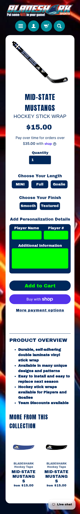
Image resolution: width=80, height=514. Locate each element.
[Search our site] (59, 26)
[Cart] (46, 26)
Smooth (28, 206)
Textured (50, 206)
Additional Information (40, 245)
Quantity (40, 153)
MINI (20, 184)
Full (39, 184)
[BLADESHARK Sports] (40, 10)
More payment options (40, 310)
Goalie (59, 184)
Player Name (26, 228)
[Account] (33, 26)
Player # (56, 228)
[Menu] (20, 26)
